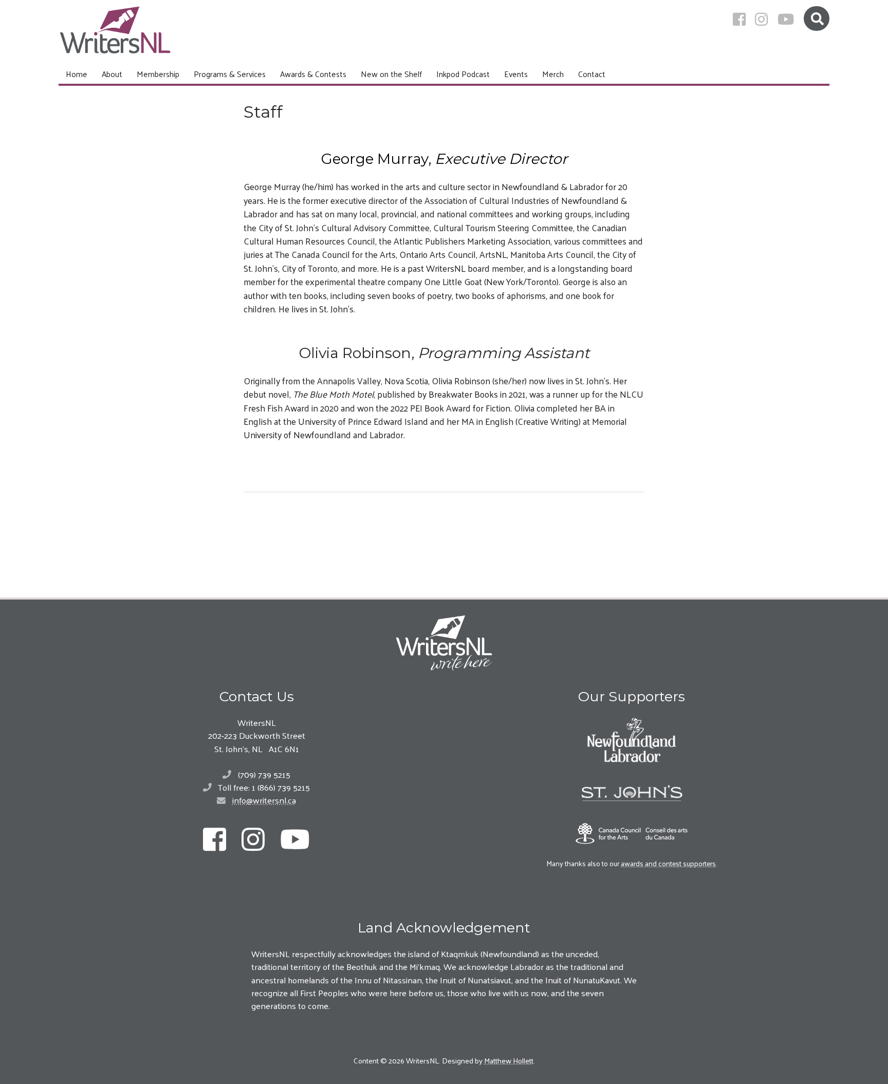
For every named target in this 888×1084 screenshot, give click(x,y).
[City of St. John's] (631, 793)
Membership (158, 73)
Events (516, 73)
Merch (553, 73)
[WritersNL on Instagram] (761, 19)
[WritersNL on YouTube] (786, 19)
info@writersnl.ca (264, 800)
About (112, 73)
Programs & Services (230, 73)
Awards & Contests (313, 73)
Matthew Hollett (508, 1060)
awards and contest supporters (668, 863)
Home (76, 73)
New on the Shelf (391, 73)
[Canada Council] (631, 834)
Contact (591, 73)
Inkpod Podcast (463, 73)
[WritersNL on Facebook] (739, 19)
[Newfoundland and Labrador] (631, 740)
